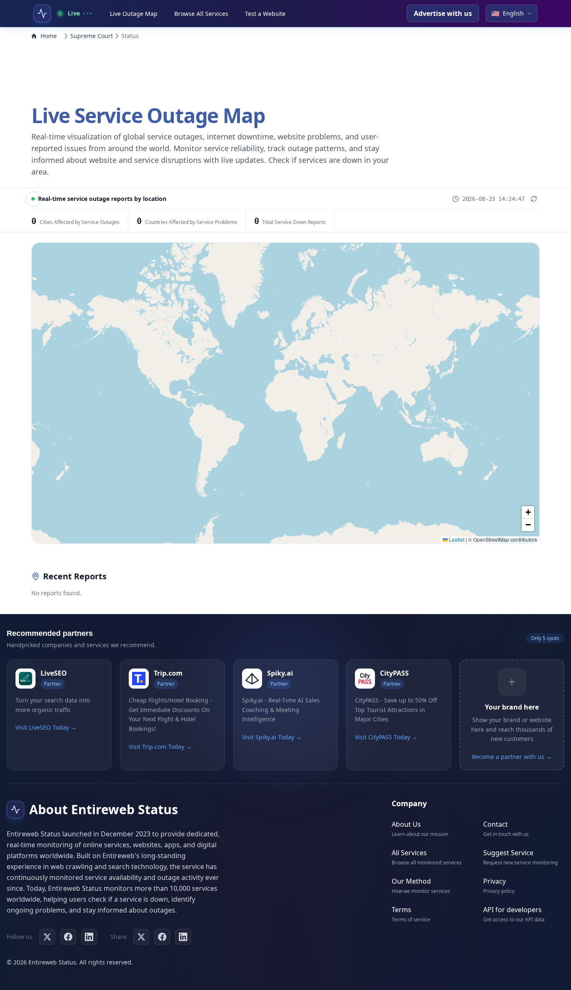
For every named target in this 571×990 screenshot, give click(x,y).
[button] (528, 512)
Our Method (411, 881)
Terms (401, 909)
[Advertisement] (285, 70)
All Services (409, 852)
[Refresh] (534, 199)
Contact (495, 824)
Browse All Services (201, 14)
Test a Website (265, 14)
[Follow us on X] (47, 937)
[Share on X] (141, 937)
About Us (406, 824)
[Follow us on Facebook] (68, 937)
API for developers (512, 909)
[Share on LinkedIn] (183, 937)
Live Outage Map (134, 14)
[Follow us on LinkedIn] (89, 937)
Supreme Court (91, 36)
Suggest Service (508, 852)
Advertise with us (443, 13)
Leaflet (456, 539)
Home (49, 36)
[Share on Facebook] (162, 937)
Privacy (494, 881)
